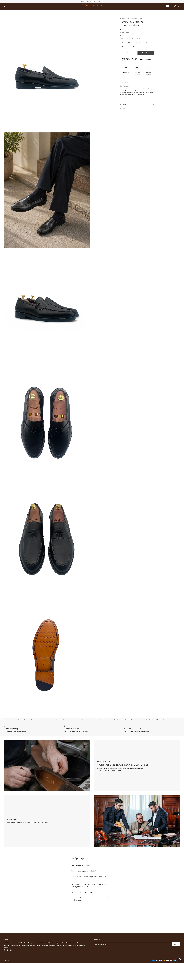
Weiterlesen (123, 97)
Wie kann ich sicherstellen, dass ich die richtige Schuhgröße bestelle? (89, 885)
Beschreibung (124, 82)
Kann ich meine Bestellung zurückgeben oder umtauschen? (89, 877)
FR (172, 6)
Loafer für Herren (129, 17)
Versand (122, 109)
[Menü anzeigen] (5, 6)
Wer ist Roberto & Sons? (81, 865)
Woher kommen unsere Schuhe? (84, 871)
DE (167, 6)
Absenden (176, 944)
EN (169, 6)
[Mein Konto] (175, 6)
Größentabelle (124, 32)
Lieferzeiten (123, 104)
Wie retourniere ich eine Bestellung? (85, 892)
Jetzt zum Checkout (146, 53)
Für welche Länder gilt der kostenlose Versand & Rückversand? (90, 899)
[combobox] (167, 6)
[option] (170, 6)
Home (121, 17)
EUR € (6, 960)
